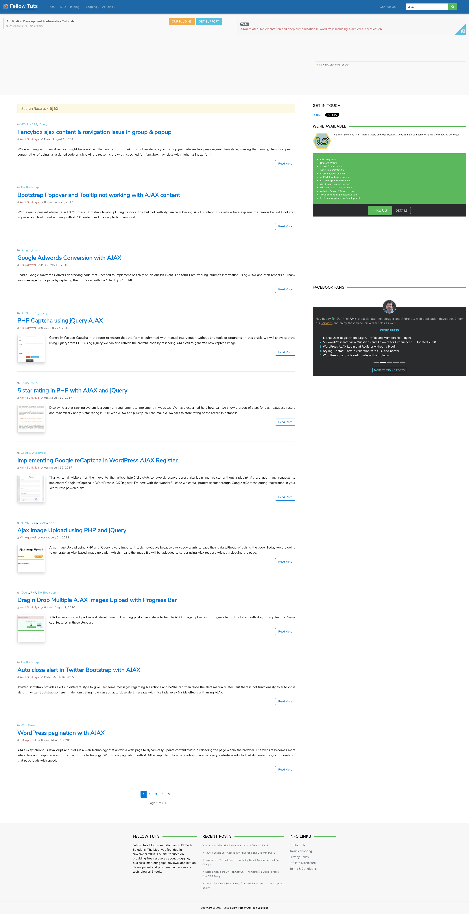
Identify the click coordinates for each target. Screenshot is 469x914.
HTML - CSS (29, 124)
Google (25, 250)
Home (318, 64)
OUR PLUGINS (182, 21)
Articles (107, 7)
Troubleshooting (300, 851)
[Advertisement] (156, 64)
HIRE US (380, 210)
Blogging (91, 7)
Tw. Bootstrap (30, 187)
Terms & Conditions (303, 868)
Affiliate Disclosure (302, 863)
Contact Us (297, 845)
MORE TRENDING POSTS (389, 370)
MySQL (35, 383)
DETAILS (402, 210)
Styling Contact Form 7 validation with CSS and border (361, 351)
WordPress (39, 453)
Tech (51, 7)
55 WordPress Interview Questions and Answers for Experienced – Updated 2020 (379, 342)
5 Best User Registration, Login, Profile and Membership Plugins (367, 338)
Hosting (74, 7)
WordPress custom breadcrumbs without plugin (356, 355)
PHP (51, 313)
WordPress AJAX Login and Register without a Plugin (359, 346)
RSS (318, 115)
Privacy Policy (299, 857)
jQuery (43, 124)
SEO (63, 7)
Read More (285, 164)
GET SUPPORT (209, 21)
